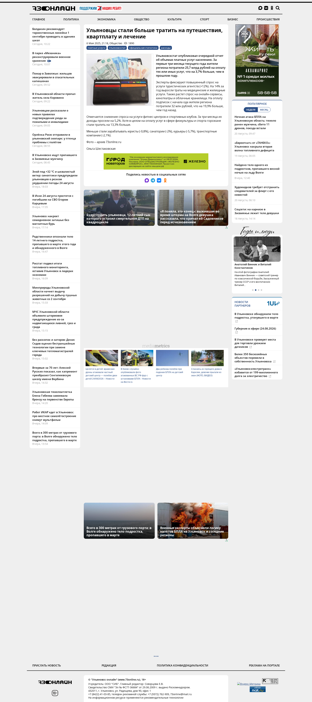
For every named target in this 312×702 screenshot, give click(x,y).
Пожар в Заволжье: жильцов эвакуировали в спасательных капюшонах (53, 77)
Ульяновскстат (117, 47)
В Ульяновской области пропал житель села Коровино (53, 95)
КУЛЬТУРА (175, 19)
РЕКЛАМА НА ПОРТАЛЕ (264, 665)
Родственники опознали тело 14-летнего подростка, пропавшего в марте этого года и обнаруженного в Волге (54, 242)
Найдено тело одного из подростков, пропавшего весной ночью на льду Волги (257, 168)
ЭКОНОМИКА (106, 19)
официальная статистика (143, 47)
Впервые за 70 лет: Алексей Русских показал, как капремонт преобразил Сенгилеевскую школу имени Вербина (54, 373)
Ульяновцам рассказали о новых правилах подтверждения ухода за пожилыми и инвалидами (50, 116)
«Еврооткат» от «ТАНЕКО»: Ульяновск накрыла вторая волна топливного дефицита (254, 146)
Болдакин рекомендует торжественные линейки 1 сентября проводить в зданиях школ (53, 34)
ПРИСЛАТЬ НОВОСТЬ (46, 665)
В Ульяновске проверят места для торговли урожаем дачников (255, 343)
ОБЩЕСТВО (141, 19)
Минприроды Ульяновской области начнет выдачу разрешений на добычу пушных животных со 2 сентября (54, 293)
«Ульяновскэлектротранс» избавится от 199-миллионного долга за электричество (256, 372)
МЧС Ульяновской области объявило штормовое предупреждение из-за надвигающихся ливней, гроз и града (54, 319)
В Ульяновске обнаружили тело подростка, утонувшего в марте (256, 315)
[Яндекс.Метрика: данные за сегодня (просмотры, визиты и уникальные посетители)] (249, 684)
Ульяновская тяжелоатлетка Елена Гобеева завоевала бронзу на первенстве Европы (53, 395)
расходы (166, 47)
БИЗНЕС (233, 19)
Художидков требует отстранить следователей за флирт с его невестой (257, 190)
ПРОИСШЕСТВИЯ (268, 19)
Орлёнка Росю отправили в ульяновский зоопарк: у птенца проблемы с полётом (54, 138)
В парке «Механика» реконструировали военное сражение (51, 56)
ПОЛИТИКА (71, 19)
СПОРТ (204, 19)
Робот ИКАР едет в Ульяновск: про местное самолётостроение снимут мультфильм (54, 416)
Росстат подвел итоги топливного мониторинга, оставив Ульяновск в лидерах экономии (52, 269)
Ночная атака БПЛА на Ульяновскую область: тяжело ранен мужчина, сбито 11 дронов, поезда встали (255, 122)
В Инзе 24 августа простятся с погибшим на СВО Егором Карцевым (52, 199)
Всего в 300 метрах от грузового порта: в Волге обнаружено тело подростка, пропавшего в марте (54, 436)
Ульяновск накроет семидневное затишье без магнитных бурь (50, 219)
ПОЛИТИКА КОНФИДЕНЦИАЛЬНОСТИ (182, 665)
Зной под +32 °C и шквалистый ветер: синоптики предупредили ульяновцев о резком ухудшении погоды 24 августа (54, 177)
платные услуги (96, 47)
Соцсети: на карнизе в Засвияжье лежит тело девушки (257, 211)
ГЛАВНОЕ (38, 19)
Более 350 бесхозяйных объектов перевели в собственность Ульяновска (253, 357)
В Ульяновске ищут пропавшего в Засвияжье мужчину (54, 157)
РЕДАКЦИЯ (109, 665)
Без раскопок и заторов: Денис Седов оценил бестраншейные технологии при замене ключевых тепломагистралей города (53, 347)
